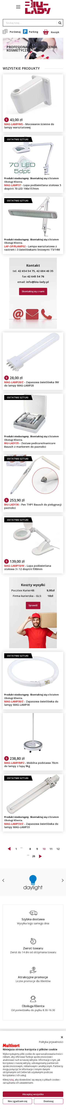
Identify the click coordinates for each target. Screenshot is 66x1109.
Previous (3, 880)
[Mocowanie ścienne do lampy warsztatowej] (33, 76)
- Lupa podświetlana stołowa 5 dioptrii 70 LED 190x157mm (32, 186)
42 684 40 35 (44, 271)
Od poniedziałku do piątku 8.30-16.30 (33, 1010)
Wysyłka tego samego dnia (33, 923)
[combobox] (30, 22)
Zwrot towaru (33, 948)
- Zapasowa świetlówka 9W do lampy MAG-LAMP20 (31, 383)
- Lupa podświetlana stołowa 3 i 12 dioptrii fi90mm (27, 567)
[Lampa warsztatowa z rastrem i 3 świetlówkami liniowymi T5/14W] (33, 198)
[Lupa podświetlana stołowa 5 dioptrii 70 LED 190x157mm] (33, 137)
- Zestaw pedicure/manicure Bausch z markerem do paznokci (29, 444)
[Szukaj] (60, 23)
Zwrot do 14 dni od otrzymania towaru (33, 952)
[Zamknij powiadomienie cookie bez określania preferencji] (61, 1037)
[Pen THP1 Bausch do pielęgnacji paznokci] (33, 456)
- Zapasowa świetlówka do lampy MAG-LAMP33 (31, 825)
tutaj (11, 1079)
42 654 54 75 (26, 271)
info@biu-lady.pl (37, 282)
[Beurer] (33, 882)
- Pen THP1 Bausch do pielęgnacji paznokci (33, 506)
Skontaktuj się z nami (33, 291)
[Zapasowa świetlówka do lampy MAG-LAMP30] (33, 653)
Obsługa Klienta (33, 1006)
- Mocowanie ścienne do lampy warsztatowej (29, 125)
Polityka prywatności (51, 1042)
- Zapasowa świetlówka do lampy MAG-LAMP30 (31, 703)
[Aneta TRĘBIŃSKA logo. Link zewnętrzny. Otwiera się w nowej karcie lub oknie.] (11, 1045)
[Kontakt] (33, 1000)
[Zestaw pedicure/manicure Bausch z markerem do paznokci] (33, 395)
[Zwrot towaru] (33, 942)
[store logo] (36, 7)
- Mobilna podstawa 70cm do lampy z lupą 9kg (31, 764)
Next (62, 880)
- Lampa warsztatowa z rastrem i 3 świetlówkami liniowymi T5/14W (32, 248)
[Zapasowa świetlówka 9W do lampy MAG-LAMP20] (33, 334)
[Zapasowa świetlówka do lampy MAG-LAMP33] (33, 776)
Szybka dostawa (33, 919)
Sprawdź (33, 605)
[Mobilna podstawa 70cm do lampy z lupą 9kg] (33, 715)
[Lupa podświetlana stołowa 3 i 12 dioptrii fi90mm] (33, 517)
